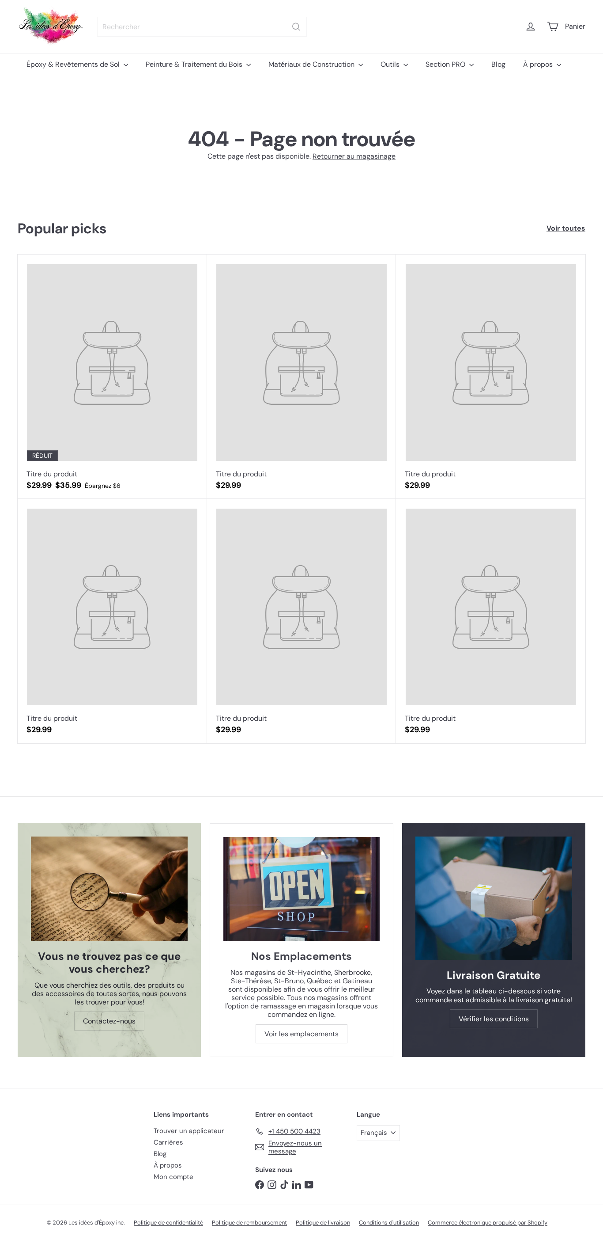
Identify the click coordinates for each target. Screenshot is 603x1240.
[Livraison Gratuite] (493, 898)
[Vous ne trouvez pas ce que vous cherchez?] (109, 889)
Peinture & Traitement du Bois (195, 64)
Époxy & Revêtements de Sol (73, 64)
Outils (391, 64)
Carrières (168, 1142)
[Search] (296, 27)
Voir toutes (565, 228)
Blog (498, 64)
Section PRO (446, 64)
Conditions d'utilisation (389, 1222)
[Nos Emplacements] (301, 889)
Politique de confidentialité (168, 1222)
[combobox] (202, 27)
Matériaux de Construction (312, 64)
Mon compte (173, 1176)
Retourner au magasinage (354, 156)
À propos (538, 64)
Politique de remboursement (249, 1222)
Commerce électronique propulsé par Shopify (487, 1222)
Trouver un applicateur (189, 1130)
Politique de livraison (323, 1222)
